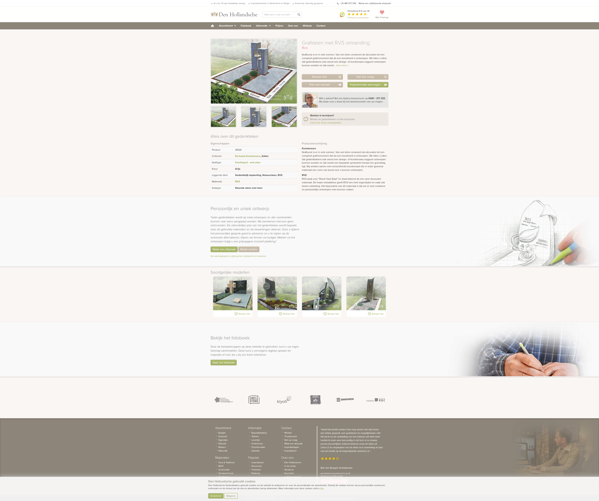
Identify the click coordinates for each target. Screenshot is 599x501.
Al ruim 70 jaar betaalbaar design (229, 3)
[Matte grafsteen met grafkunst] (277, 293)
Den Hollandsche (292, 462)
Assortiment (226, 25)
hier (322, 488)
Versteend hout (225, 473)
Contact (321, 25)
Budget (221, 432)
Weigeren (231, 495)
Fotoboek (246, 25)
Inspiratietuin (257, 462)
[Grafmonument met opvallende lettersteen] (321, 293)
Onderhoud (257, 443)
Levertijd (255, 440)
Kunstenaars (253, 156)
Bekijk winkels (248, 249)
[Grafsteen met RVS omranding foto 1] (223, 116)
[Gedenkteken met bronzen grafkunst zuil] (366, 293)
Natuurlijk (222, 450)
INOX (221, 466)
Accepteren (216, 495)
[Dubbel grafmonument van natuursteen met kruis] (233, 293)
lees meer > (342, 65)
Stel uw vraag (290, 440)
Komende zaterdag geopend (309, 3)
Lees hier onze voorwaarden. (326, 122)
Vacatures (289, 469)
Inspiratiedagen (291, 447)
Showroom (256, 466)
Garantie (255, 450)
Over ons (293, 25)
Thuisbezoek (290, 436)
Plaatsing (255, 473)
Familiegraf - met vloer (248, 162)
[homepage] (212, 25)
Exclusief (240, 156)
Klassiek (222, 443)
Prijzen (279, 25)
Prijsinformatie (258, 447)
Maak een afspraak (224, 249)
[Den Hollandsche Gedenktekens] (234, 14)
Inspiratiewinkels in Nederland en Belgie (270, 3)
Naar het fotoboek (224, 362)
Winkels (307, 25)
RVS (237, 181)
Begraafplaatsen (259, 432)
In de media (290, 466)
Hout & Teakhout (226, 462)
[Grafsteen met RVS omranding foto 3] (284, 116)
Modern (222, 447)
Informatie (262, 25)
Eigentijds (223, 440)
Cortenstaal (223, 469)
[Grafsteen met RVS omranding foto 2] (254, 116)
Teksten (255, 436)
